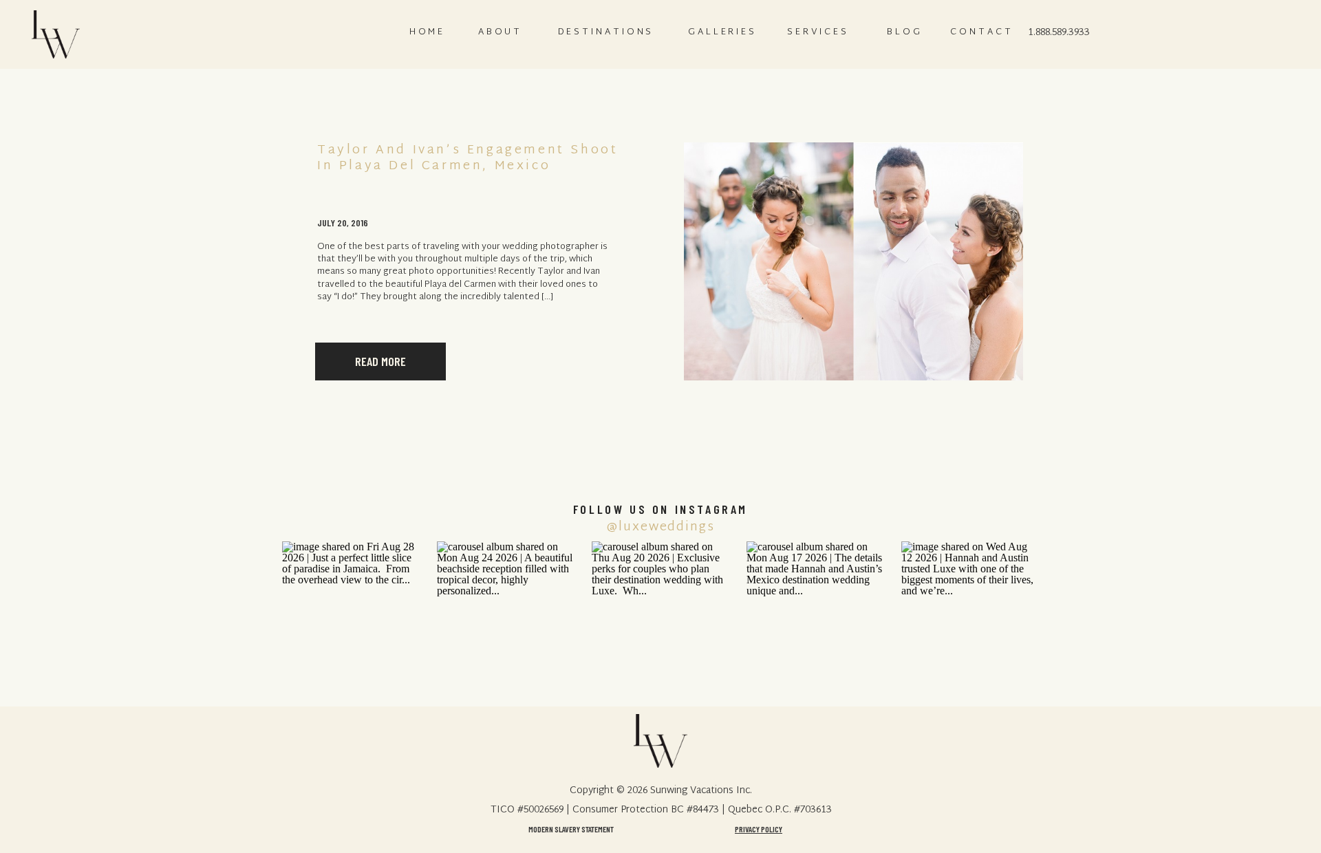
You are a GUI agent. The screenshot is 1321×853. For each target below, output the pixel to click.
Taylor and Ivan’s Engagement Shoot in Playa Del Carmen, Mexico (467, 158)
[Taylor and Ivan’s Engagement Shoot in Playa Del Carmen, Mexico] (853, 261)
